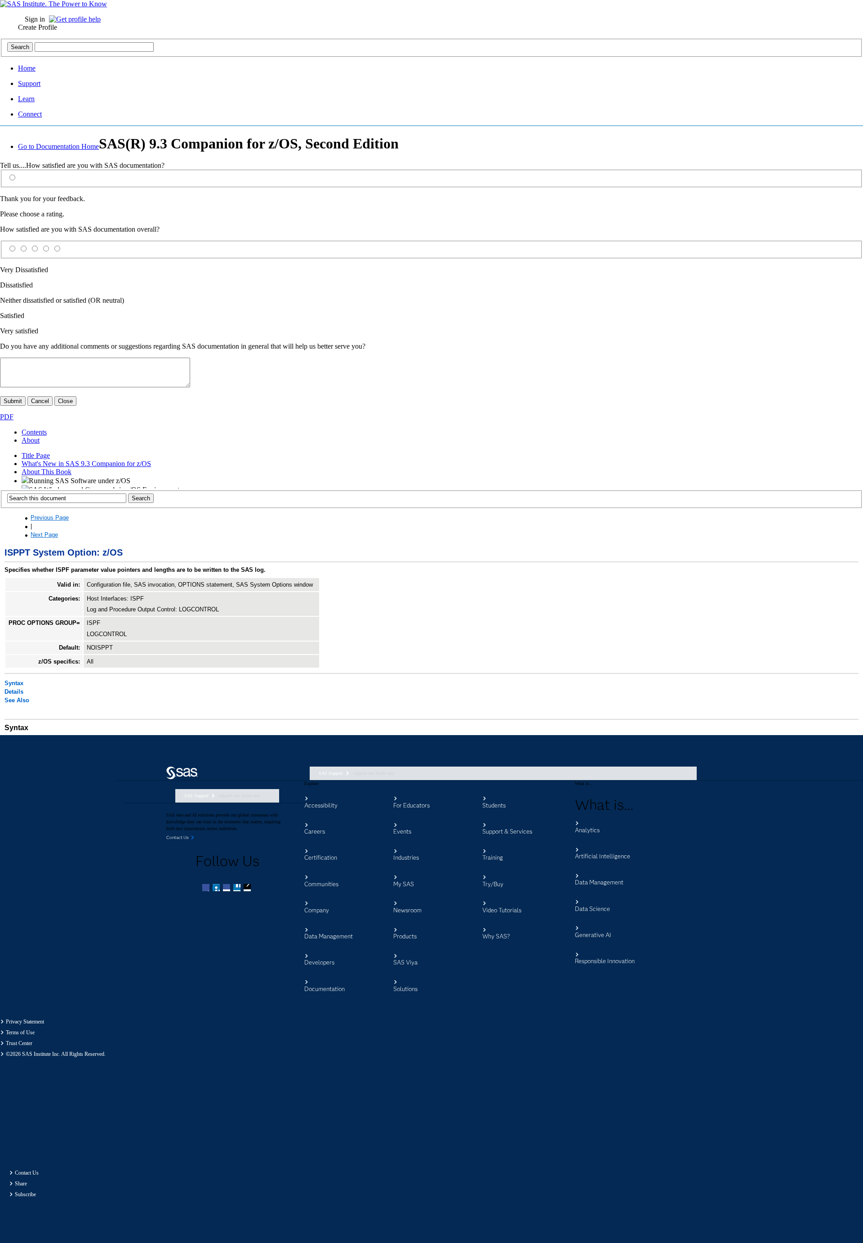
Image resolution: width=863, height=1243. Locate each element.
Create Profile (37, 27)
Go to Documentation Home (58, 146)
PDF (6, 417)
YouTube (237, 888)
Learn (26, 99)
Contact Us (27, 1173)
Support (29, 83)
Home (27, 68)
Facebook (206, 888)
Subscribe (25, 1194)
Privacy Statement (25, 1022)
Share (21, 1183)
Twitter (217, 888)
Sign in (35, 19)
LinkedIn (227, 888)
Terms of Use (20, 1032)
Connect (30, 114)
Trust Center (19, 1043)
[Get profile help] (77, 19)
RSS (248, 888)
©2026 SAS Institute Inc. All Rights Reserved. (56, 1054)
